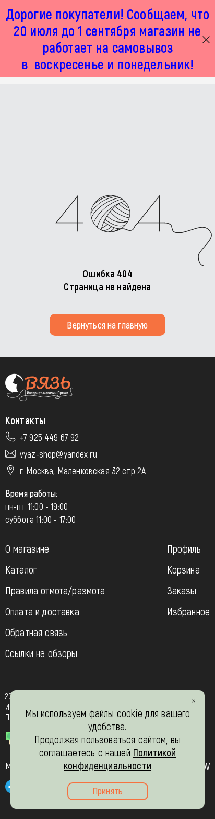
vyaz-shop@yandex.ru (58, 454)
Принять (107, 791)
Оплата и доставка (42, 611)
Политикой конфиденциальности (120, 758)
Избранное (188, 611)
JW (205, 766)
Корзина (183, 569)
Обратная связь (36, 632)
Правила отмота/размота (55, 590)
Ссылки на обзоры (41, 653)
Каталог (21, 569)
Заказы (182, 590)
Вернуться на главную (107, 325)
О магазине (27, 548)
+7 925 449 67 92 (49, 437)
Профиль (184, 548)
